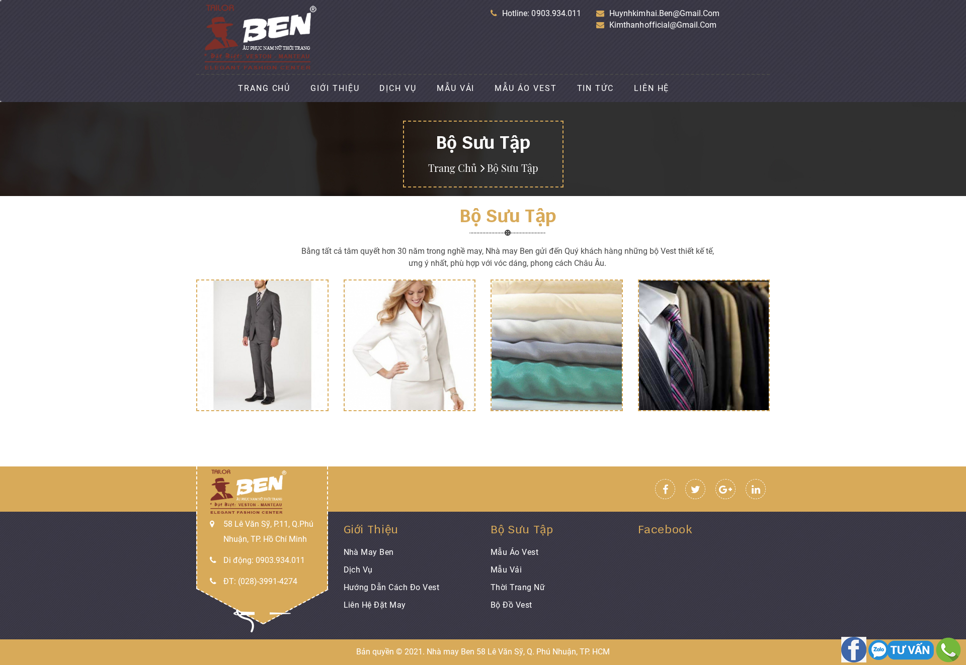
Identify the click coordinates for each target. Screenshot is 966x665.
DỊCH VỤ (397, 88)
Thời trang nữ (518, 587)
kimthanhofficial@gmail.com (662, 25)
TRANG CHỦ (264, 88)
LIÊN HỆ (651, 88)
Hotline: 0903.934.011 (541, 13)
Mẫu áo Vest (514, 552)
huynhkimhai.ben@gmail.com (664, 13)
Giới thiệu (371, 529)
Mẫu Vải (506, 570)
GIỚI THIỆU (334, 88)
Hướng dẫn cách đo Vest (392, 587)
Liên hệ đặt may (375, 605)
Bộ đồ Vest (511, 605)
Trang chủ (452, 167)
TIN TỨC (595, 88)
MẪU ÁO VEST (525, 88)
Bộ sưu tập (522, 529)
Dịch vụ (358, 570)
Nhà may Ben (369, 552)
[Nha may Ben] (854, 649)
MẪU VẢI (455, 88)
